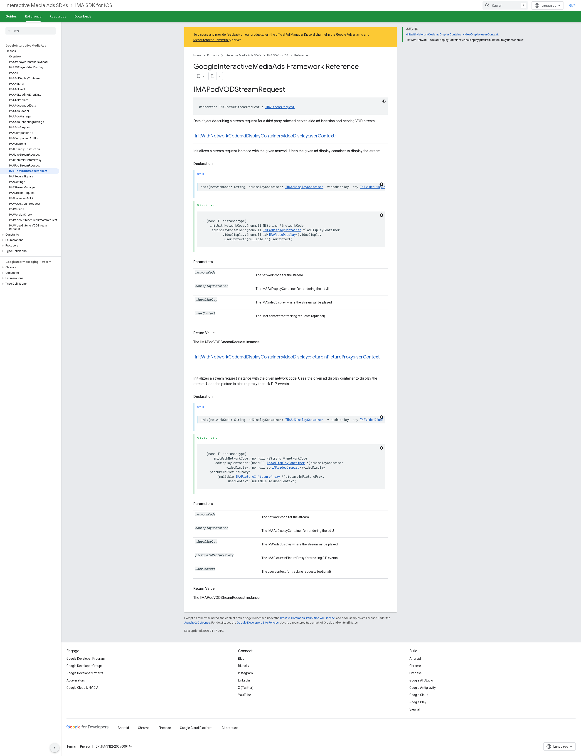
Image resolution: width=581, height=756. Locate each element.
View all (414, 709)
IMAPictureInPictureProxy (258, 476)
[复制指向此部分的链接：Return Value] (219, 333)
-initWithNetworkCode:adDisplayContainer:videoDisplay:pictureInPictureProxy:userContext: (287, 357)
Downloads (82, 16)
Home (197, 55)
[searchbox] (30, 31)
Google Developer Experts (84, 673)
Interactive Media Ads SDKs (36, 5)
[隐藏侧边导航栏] (54, 747)
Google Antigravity (422, 687)
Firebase (415, 673)
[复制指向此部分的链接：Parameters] (217, 262)
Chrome (415, 666)
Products (213, 55)
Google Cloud (418, 695)
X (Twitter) (246, 687)
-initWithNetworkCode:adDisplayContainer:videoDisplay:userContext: (264, 136)
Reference (33, 16)
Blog (241, 658)
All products (230, 728)
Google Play (417, 702)
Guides (11, 16)
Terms (71, 746)
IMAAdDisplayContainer (304, 187)
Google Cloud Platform (196, 728)
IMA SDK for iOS (93, 5)
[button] (29, 51)
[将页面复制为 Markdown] (213, 76)
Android (415, 658)
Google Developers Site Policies (258, 622)
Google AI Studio (421, 680)
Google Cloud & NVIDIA (82, 687)
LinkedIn (244, 680)
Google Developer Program (85, 658)
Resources (58, 16)
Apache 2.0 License (197, 622)
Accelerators (75, 680)
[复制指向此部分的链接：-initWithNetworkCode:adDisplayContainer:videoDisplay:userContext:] (340, 136)
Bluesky (243, 666)
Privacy (85, 746)
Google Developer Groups (84, 666)
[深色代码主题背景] (384, 101)
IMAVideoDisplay (373, 187)
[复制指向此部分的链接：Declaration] (217, 164)
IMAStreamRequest (280, 107)
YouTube (244, 695)
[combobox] (505, 5)
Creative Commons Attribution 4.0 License (307, 618)
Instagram (245, 673)
